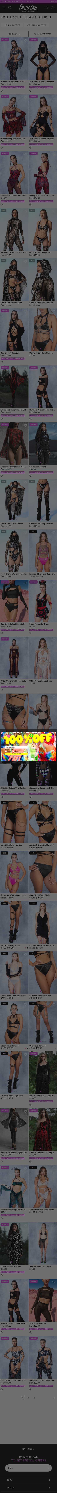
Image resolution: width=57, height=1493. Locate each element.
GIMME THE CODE (16, 753)
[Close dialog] (54, 733)
